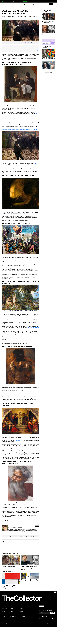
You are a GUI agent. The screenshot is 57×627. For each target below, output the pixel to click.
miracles (26, 271)
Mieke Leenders (45, 23)
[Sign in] (54, 4)
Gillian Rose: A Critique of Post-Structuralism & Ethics (9, 567)
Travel (3, 614)
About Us (21, 608)
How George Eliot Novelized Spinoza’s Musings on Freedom (12, 522)
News (11, 614)
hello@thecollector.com (43, 616)
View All (37, 553)
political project (23, 513)
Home (3, 7)
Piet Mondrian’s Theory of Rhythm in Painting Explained (10, 586)
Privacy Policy (53, 623)
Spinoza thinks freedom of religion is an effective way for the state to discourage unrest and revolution (20, 129)
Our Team (21, 613)
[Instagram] (50, 619)
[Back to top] (55, 592)
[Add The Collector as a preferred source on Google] (41, 606)
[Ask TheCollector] (25, 42)
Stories (11, 611)
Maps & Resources (13, 616)
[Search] (45, 4)
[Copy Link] (29, 536)
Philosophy (6, 7)
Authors (21, 611)
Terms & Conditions (47, 623)
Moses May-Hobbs (12, 526)
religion (34, 118)
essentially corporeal (32, 313)
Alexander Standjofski (45, 36)
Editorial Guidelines (23, 614)
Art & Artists (4, 611)
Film (11, 613)
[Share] (34, 42)
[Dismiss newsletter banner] (54, 1)
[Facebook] (24, 536)
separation (13, 452)
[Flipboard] (31, 536)
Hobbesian (37, 113)
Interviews (3, 616)
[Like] (4, 536)
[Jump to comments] (28, 42)
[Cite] (37, 42)
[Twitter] (26, 536)
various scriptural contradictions (33, 327)
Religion (11, 608)
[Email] (33, 536)
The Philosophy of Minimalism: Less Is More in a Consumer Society (34, 580)
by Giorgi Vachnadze (4, 588)
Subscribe (24, 1)
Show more (36, 50)
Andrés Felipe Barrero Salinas (46, 72)
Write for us (51, 4)
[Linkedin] (39, 618)
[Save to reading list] (31, 42)
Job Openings (22, 616)
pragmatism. (18, 440)
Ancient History (4, 608)
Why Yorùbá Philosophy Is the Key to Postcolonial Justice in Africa (25, 580)
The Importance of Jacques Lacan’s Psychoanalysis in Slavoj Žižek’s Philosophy (29, 568)
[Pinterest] (52, 619)
